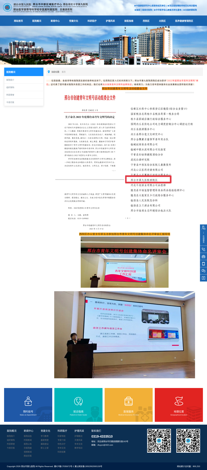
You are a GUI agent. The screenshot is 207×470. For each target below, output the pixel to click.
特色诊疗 (61, 444)
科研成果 (61, 452)
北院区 (162, 21)
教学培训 (78, 448)
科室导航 (61, 436)
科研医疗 (92, 21)
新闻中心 (55, 21)
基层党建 (45, 440)
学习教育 (45, 436)
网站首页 (18, 21)
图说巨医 (28, 456)
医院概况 (36, 21)
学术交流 (61, 448)
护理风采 (110, 21)
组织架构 (10, 87)
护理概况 (78, 436)
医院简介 (10, 80)
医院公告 (28, 444)
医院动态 (28, 436)
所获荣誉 (10, 95)
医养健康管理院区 (184, 21)
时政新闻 (28, 440)
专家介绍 (61, 440)
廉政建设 (45, 444)
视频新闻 (28, 452)
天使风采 (78, 440)
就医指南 (128, 21)
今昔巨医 (10, 102)
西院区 (146, 21)
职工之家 (45, 448)
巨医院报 (28, 448)
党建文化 (73, 21)
